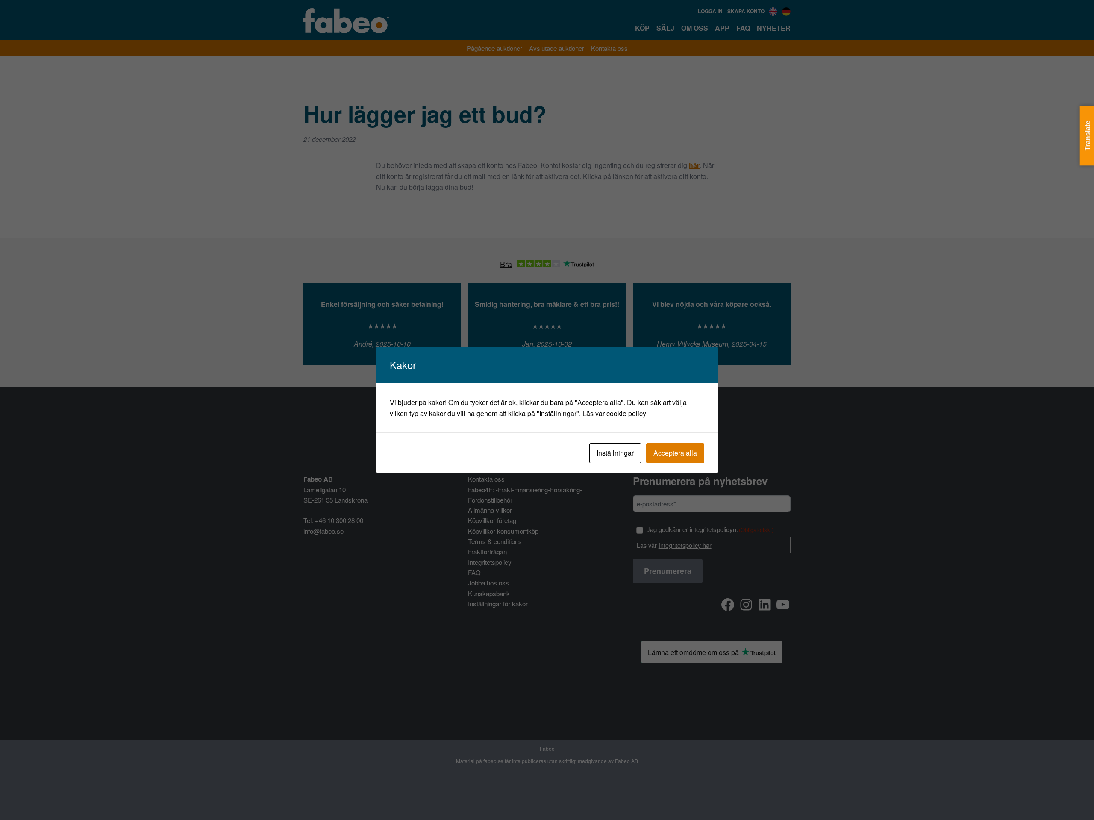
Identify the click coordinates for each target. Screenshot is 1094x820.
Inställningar (615, 453)
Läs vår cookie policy (614, 413)
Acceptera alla (675, 453)
